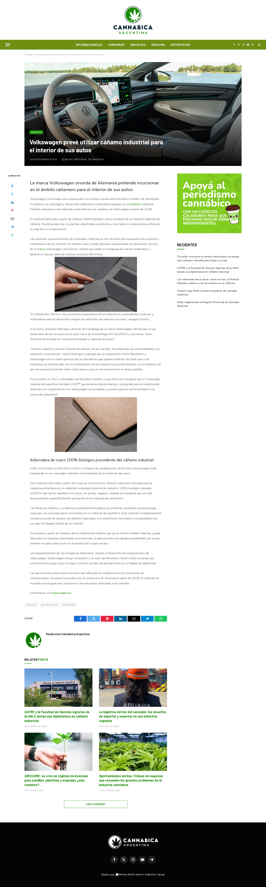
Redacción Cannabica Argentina (68, 634)
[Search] (259, 45)
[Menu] (7, 45)
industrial (31, 604)
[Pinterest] (12, 210)
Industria (138, 44)
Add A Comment (95, 804)
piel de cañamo (49, 604)
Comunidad (116, 44)
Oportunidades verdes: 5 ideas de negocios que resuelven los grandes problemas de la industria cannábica (131, 780)
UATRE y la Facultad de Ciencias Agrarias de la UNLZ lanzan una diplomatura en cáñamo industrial (57, 716)
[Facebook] (12, 186)
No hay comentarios (76, 159)
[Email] (12, 219)
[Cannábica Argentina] (133, 20)
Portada (28, 54)
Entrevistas (180, 44)
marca (41, 249)
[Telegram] (12, 227)
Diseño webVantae (133, 874)
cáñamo (135, 204)
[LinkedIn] (12, 202)
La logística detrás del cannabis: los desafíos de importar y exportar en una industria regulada (132, 716)
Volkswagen (68, 604)
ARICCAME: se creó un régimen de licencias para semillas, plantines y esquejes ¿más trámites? (56, 780)
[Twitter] (12, 194)
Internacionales (89, 44)
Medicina (158, 44)
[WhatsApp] (12, 235)
